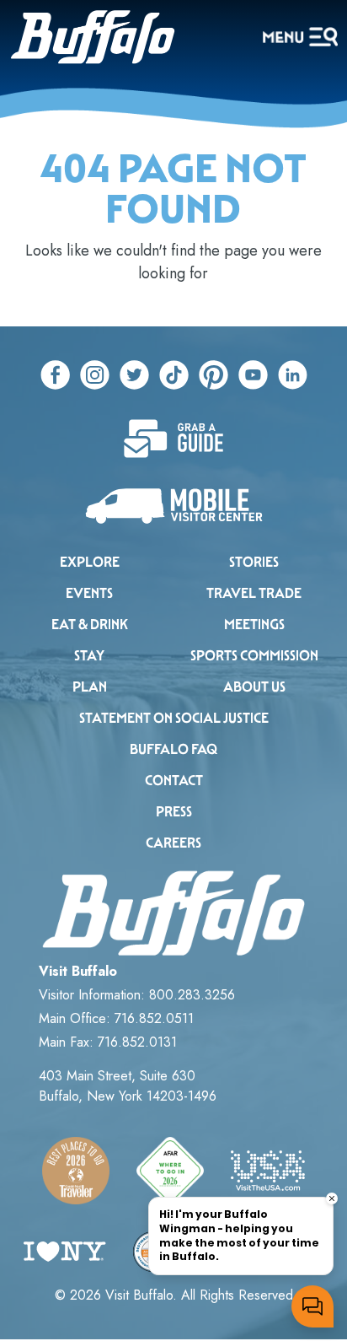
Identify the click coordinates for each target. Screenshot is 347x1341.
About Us (254, 687)
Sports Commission (254, 656)
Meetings (254, 624)
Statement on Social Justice (174, 718)
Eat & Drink (89, 624)
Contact (174, 780)
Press (174, 812)
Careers (173, 843)
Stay (89, 656)
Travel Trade (254, 593)
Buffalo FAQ (173, 749)
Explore (90, 562)
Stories (254, 562)
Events (89, 593)
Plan (89, 687)
